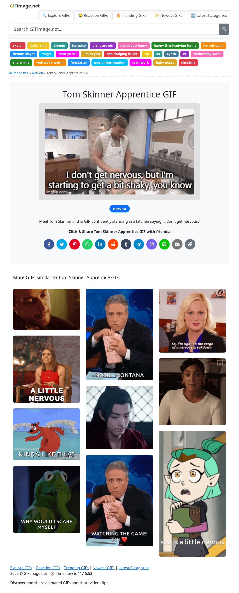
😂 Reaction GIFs (93, 15)
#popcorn (97, 374)
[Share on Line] (164, 244)
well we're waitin (49, 62)
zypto (171, 54)
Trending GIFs (76, 567)
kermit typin (213, 45)
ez (184, 54)
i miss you (92, 54)
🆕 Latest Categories (209, 15)
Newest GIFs (104, 567)
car (146, 54)
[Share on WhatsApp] (87, 244)
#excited (23, 439)
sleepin (59, 45)
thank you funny (133, 45)
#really (22, 324)
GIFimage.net (17, 73)
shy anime (21, 62)
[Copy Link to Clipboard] (190, 244)
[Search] (224, 29)
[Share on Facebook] (49, 244)
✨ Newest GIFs (168, 15)
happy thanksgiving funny (175, 45)
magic (46, 54)
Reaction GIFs (48, 567)
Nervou (37, 73)
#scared (23, 519)
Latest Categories (134, 567)
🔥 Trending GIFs (131, 15)
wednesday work (207, 54)
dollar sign (38, 45)
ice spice (79, 45)
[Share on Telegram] (139, 244)
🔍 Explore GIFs (56, 15)
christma (188, 62)
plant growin (102, 45)
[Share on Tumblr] (126, 244)
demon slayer (24, 54)
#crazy (22, 447)
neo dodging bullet (122, 54)
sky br (18, 45)
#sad (166, 339)
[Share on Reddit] (113, 244)
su (158, 54)
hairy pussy (165, 62)
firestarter (78, 62)
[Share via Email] (177, 244)
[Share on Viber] (151, 244)
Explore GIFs (21, 567)
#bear (21, 454)
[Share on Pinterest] (74, 244)
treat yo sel (67, 54)
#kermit (23, 527)
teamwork (140, 62)
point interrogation (109, 62)
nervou (119, 208)
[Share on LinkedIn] (100, 244)
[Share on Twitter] (61, 244)
